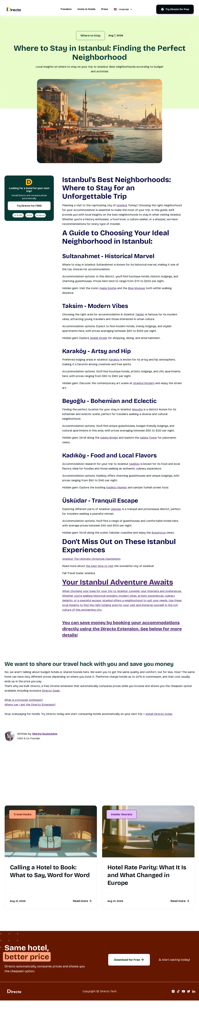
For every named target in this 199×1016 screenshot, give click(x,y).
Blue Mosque (136, 288)
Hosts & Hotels (86, 9)
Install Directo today (159, 714)
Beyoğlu (137, 409)
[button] (123, 9)
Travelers (66, 9)
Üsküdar (116, 509)
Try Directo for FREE (29, 205)
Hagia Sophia (107, 288)
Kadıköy (134, 464)
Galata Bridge (109, 437)
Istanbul (121, 205)
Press (104, 9)
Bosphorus (159, 532)
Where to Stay (90, 35)
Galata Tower (148, 437)
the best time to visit (99, 566)
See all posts (180, 795)
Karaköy (114, 359)
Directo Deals (51, 690)
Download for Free (129, 960)
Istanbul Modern (144, 383)
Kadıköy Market (116, 487)
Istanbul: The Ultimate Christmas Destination (91, 559)
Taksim (139, 314)
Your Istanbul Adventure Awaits (117, 582)
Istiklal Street (98, 338)
